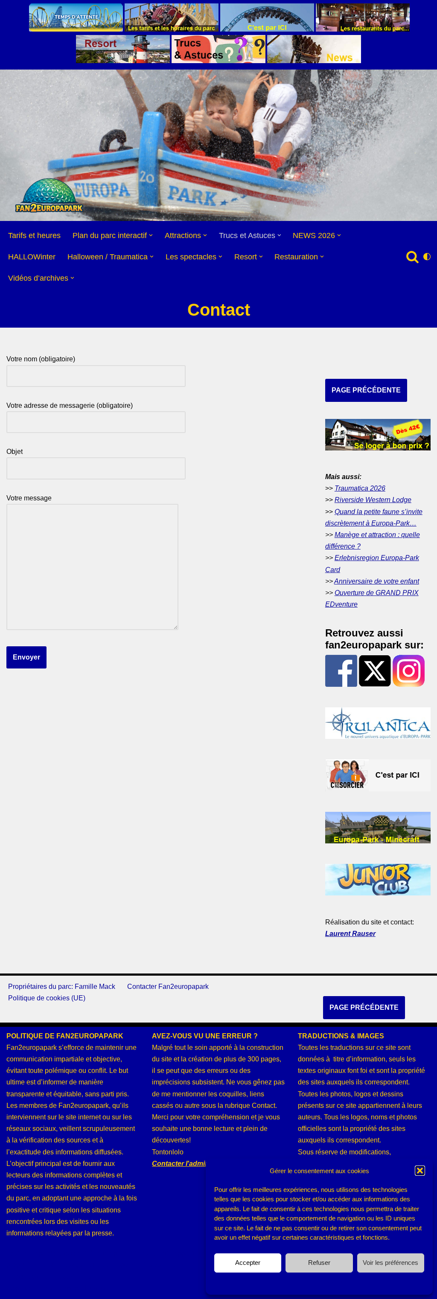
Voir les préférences (390, 1262)
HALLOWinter (31, 257)
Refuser (319, 1262)
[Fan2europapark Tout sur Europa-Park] (49, 195)
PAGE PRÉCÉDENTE (366, 390)
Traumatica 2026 (360, 488)
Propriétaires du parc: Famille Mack (61, 986)
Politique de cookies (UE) (46, 998)
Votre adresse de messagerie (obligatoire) (69, 405)
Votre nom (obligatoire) (40, 359)
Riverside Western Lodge (373, 499)
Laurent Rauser (350, 933)
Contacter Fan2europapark (168, 986)
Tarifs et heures (34, 235)
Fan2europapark (63, 1288)
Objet (14, 451)
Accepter (247, 1262)
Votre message (29, 498)
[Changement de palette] (427, 256)
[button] (420, 1170)
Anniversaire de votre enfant (376, 581)
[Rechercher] (412, 256)
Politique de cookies (315, 1282)
